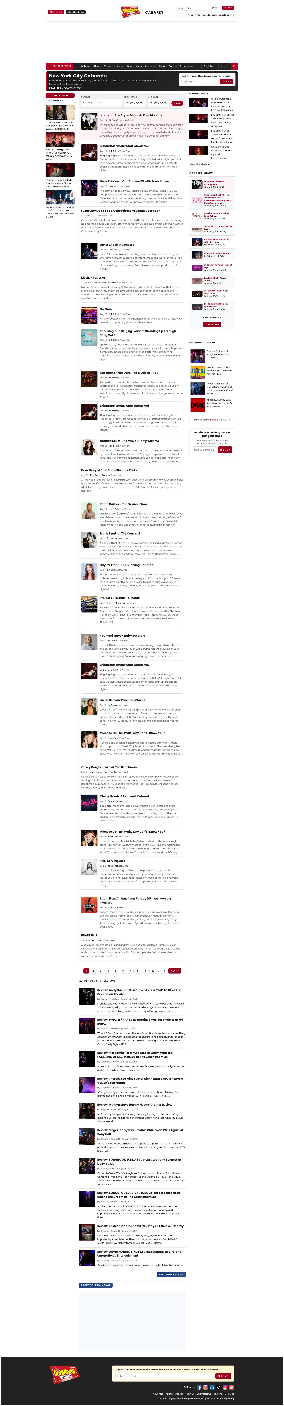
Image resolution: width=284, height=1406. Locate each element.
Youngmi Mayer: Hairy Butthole (122, 636)
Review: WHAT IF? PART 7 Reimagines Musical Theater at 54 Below (140, 1022)
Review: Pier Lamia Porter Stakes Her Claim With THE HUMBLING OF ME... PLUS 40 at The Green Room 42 (135, 1055)
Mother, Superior (93, 278)
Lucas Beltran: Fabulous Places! (123, 700)
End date (152, 96)
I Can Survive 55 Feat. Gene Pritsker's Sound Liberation (120, 211)
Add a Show (212, 324)
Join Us (191, 1393)
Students (150, 66)
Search (85, 96)
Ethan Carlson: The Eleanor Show (123, 504)
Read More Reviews (171, 1274)
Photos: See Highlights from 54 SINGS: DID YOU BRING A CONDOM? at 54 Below (59, 147)
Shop (162, 66)
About (169, 1393)
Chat (130, 66)
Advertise (158, 1393)
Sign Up (226, 81)
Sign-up (214, 8)
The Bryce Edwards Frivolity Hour (138, 115)
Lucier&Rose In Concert (117, 245)
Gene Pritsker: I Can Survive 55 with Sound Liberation (138, 181)
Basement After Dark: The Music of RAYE (129, 373)
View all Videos (198, 164)
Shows (107, 66)
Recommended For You (203, 342)
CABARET (154, 12)
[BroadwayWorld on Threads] (225, 1387)
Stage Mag (186, 66)
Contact (179, 1393)
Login (224, 66)
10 (153, 970)
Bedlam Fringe (113, 282)
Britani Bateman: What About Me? (125, 146)
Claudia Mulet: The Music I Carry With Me (129, 441)
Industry (118, 66)
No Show (106, 309)
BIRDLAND (113, 120)
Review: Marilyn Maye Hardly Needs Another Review (134, 1105)
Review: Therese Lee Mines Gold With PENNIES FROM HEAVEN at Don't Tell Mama (140, 1081)
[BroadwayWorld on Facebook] (199, 1387)
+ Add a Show (60, 95)
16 (164, 970)
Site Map (229, 1393)
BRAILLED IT (89, 935)
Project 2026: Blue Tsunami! (120, 598)
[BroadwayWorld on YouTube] (231, 1387)
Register (208, 66)
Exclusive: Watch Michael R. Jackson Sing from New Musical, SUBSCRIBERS (59, 118)
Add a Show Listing (75, 12)
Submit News (204, 1393)
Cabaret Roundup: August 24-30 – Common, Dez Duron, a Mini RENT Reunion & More (60, 205)
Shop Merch (57, 12)
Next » (175, 970)
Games (172, 66)
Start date (130, 96)
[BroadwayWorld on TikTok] (218, 1387)
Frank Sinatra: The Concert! (120, 534)
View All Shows (212, 317)
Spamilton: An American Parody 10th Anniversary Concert (136, 901)
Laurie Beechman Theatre (103, 772)
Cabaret (86, 66)
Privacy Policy (227, 1398)
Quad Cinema (97, 940)
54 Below (114, 151)
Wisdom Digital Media (188, 1398)
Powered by (56, 88)
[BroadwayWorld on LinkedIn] (212, 1387)
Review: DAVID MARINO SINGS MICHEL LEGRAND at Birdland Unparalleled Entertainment (139, 1254)
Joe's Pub (114, 186)
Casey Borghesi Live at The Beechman (109, 767)
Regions (218, 1393)
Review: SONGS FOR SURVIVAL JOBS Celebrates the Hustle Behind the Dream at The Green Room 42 (139, 1195)
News (97, 66)
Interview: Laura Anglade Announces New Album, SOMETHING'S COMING (59, 176)
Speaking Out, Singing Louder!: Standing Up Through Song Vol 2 (138, 333)
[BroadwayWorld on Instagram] (205, 1387)
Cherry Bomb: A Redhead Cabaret (124, 796)
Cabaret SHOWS (201, 173)
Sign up (225, 449)
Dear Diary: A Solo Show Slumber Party (109, 470)
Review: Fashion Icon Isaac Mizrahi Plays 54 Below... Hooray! (141, 1226)
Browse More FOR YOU (210, 419)
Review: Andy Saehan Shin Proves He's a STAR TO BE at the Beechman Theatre (139, 992)
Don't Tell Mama (116, 602)
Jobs (139, 66)
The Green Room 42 (101, 475)
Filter (177, 103)
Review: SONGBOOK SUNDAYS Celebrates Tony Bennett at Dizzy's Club (139, 1162)
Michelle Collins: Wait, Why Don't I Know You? (132, 733)
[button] (234, 66)
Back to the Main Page (95, 1285)
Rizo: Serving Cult (112, 861)
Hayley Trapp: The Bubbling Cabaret (126, 565)
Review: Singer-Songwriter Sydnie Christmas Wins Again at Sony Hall (140, 1132)
